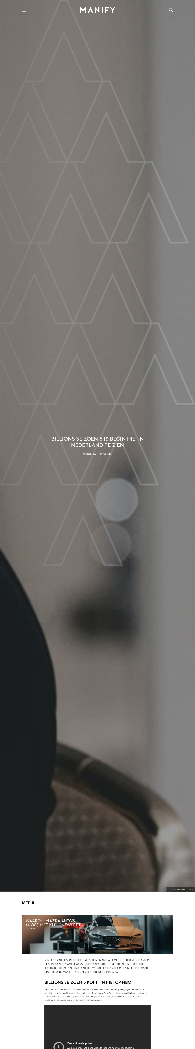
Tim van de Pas (105, 453)
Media (28, 903)
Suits (130, 993)
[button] (23, 10)
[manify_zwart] (97, 10)
